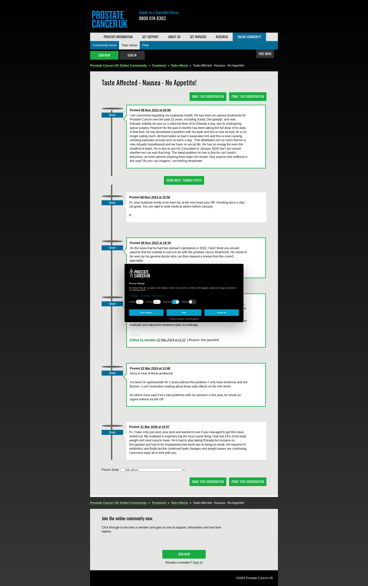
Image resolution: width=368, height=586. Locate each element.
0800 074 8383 (152, 18)
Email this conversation (208, 96)
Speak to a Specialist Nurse (159, 12)
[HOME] (94, 37)
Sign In (131, 55)
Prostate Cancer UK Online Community (118, 65)
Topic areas (129, 45)
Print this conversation (248, 96)
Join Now (104, 55)
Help (145, 45)
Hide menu (265, 53)
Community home (105, 45)
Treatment (159, 65)
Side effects (179, 65)
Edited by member (143, 340)
